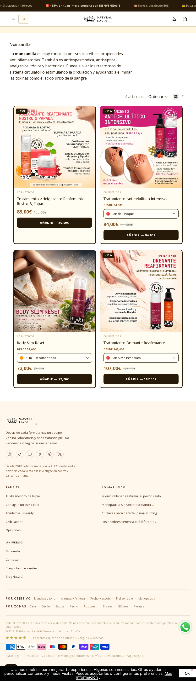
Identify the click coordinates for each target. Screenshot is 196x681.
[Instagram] (9, 454)
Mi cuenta (13, 551)
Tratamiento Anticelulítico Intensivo (135, 198)
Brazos (107, 606)
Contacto (12, 559)
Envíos (96, 656)
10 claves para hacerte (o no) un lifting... (130, 513)
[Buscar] (23, 19)
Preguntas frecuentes (22, 568)
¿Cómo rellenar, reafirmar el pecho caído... (132, 496)
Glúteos (123, 606)
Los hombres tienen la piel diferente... (129, 521)
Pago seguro (135, 656)
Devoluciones (113, 656)
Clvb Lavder (14, 521)
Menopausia (146, 598)
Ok (187, 673)
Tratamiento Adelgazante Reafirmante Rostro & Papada (50, 201)
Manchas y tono (44, 598)
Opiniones (13, 530)
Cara (32, 606)
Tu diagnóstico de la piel (23, 496)
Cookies (47, 656)
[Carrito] (185, 19)
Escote (59, 606)
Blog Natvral (14, 576)
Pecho (74, 606)
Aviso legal (13, 656)
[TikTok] (19, 454)
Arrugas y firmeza (73, 598)
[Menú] (13, 18)
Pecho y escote (100, 598)
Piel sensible (124, 598)
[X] (60, 454)
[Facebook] (40, 454)
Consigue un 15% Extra (22, 504)
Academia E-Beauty (20, 513)
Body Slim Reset (30, 342)
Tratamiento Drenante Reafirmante (134, 342)
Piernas (139, 606)
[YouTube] (29, 454)
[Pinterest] (50, 454)
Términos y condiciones (72, 656)
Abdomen (90, 606)
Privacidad (31, 656)
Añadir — (54, 222)
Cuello (45, 606)
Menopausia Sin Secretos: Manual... (128, 504)
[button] (158, 97)
